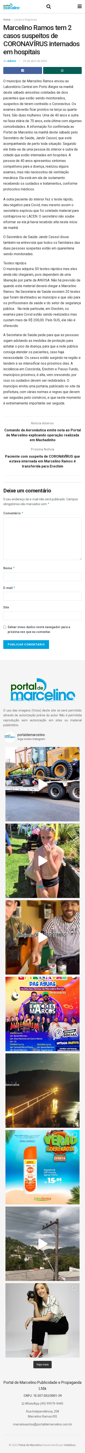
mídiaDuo (69, 1445)
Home (6, 19)
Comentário (13, 513)
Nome (9, 568)
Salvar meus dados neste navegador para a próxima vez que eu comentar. (39, 629)
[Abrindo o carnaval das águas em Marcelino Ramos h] (42, 937)
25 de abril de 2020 (35, 61)
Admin (11, 61)
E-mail (9, 588)
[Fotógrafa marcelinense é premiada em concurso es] (42, 1320)
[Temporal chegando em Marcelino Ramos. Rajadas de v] (42, 1244)
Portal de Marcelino (30, 1445)
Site (6, 607)
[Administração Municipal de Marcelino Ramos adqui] (42, 784)
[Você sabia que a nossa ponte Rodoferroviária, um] (42, 1090)
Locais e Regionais (25, 19)
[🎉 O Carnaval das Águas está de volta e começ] (42, 1014)
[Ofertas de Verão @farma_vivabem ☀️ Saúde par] (42, 1167)
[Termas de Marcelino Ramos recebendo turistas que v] (42, 861)
